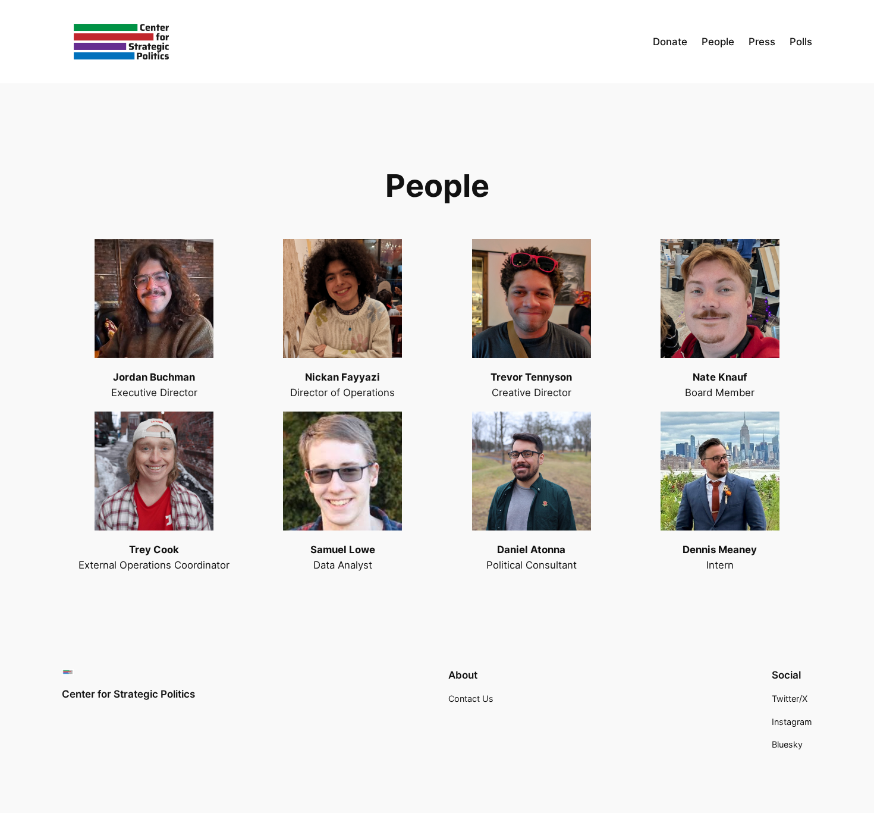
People (718, 42)
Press (762, 42)
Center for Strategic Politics (128, 694)
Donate (670, 42)
